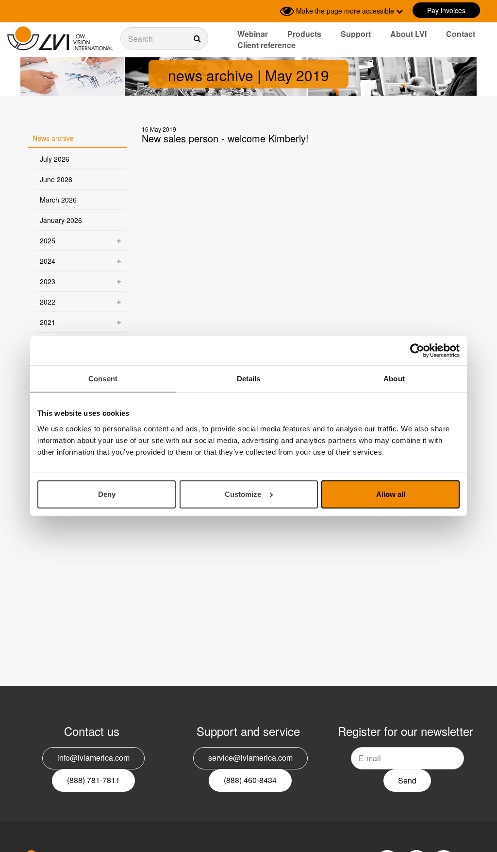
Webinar (252, 33)
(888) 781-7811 (93, 779)
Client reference (266, 45)
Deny (107, 494)
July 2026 (54, 159)
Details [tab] (249, 379)
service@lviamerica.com (250, 757)
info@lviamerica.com (93, 757)
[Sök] (164, 38)
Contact (460, 33)
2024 (47, 261)
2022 (47, 302)
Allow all (390, 494)
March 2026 (58, 199)
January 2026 (61, 220)
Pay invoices (446, 10)
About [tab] (394, 379)
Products (304, 33)
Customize (243, 494)
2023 (47, 281)
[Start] (60, 38)
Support (356, 33)
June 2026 (56, 179)
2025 (47, 240)
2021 (47, 322)
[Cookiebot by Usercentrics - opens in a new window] (417, 350)
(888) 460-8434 (250, 779)
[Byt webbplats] (270, 11)
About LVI (408, 33)
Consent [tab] (102, 379)
